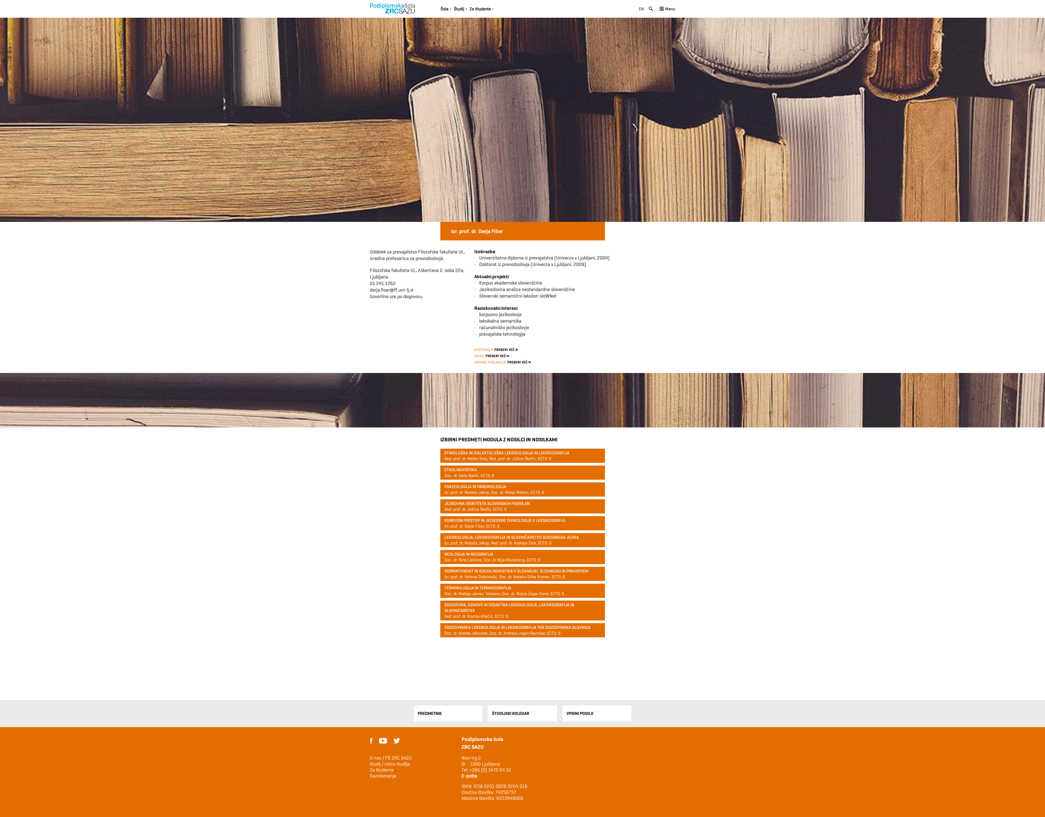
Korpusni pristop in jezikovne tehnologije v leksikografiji (504, 520)
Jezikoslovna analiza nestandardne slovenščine (527, 289)
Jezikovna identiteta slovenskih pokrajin (487, 503)
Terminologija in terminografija (477, 588)
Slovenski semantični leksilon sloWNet (518, 296)
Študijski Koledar (510, 713)
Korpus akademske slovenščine (510, 283)
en (641, 9)
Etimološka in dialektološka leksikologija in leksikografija (506, 453)
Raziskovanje (383, 776)
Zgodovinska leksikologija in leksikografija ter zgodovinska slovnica (517, 627)
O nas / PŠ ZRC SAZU (391, 758)
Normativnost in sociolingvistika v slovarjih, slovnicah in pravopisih (516, 571)
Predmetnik (430, 713)
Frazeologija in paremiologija (475, 486)
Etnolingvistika (460, 470)
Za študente (382, 770)
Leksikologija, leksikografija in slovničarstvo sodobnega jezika (511, 537)
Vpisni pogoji (580, 713)
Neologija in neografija (468, 554)
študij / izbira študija (390, 764)
